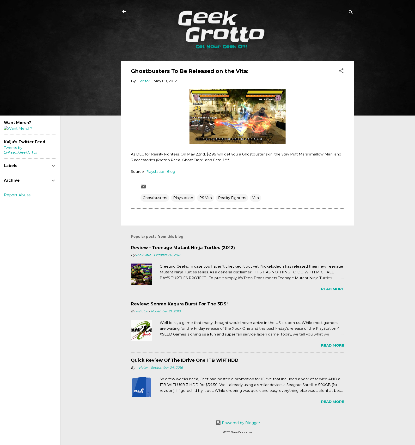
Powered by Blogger (240, 422)
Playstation (183, 197)
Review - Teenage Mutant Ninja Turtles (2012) (183, 247)
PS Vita (205, 197)
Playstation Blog (160, 171)
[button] (341, 71)
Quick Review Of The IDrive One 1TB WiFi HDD (184, 360)
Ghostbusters (155, 197)
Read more (332, 289)
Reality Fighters (232, 197)
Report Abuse (17, 195)
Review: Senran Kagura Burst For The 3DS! (179, 304)
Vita (255, 197)
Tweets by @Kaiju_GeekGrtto (20, 150)
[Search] (351, 13)
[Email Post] (143, 188)
